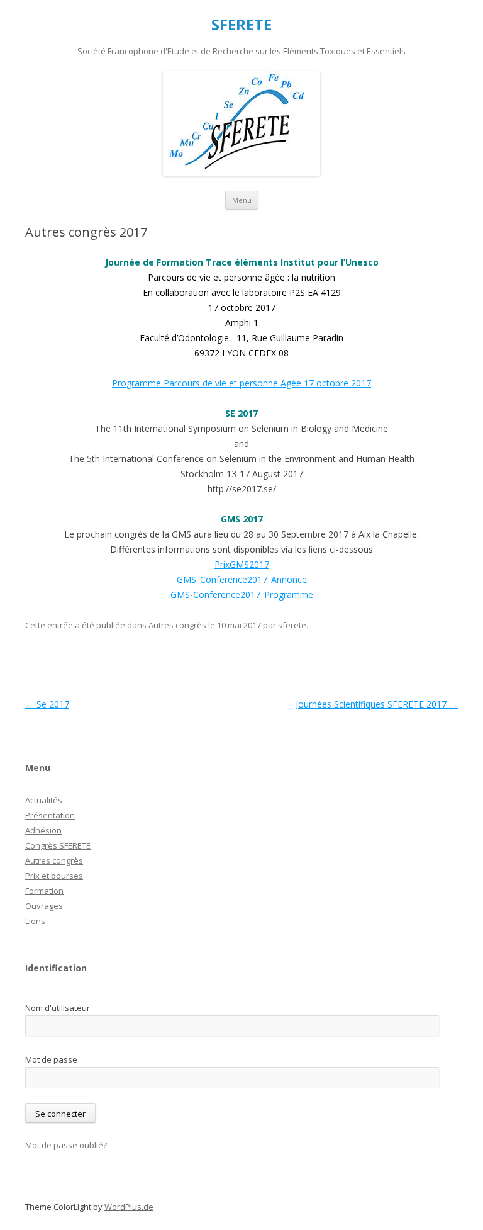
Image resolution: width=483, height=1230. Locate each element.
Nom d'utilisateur (57, 1007)
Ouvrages (44, 905)
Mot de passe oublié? (66, 1145)
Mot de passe (51, 1059)
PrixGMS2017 (241, 564)
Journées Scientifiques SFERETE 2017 (377, 704)
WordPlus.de (128, 1206)
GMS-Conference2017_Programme (241, 595)
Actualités (43, 800)
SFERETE (241, 25)
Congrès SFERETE (58, 845)
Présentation (50, 815)
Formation (44, 890)
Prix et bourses (54, 875)
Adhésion (43, 830)
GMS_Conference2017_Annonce (242, 579)
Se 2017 (47, 704)
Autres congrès (177, 625)
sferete (292, 625)
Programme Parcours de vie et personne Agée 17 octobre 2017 (241, 383)
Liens (35, 921)
